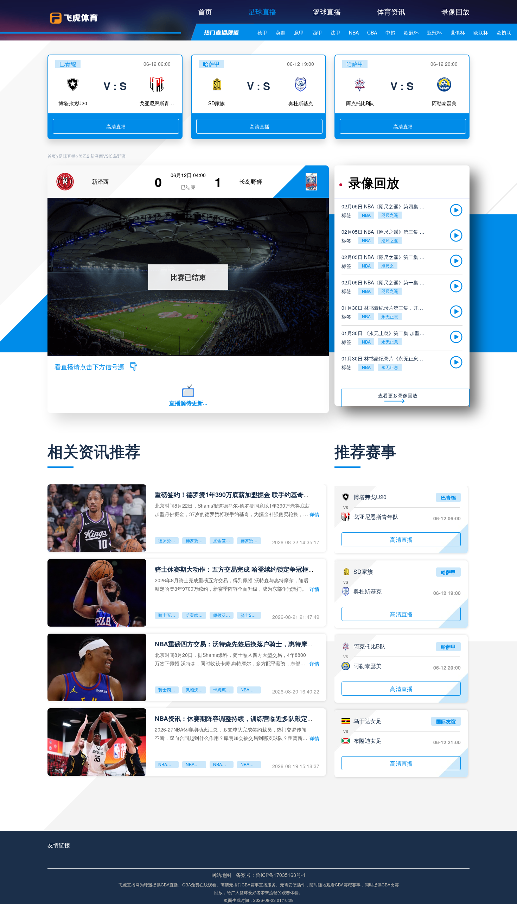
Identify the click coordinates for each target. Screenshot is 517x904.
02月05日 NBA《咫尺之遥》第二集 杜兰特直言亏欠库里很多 (385, 257)
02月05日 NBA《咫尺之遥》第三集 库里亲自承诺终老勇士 (385, 231)
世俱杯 (457, 32)
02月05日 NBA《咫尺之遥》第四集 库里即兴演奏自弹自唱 (385, 206)
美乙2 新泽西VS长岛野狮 (102, 156)
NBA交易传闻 (251, 764)
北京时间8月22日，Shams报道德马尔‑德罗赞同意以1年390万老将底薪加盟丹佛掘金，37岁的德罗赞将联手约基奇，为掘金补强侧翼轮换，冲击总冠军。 (232, 509)
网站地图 (221, 874)
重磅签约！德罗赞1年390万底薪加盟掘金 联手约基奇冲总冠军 (242, 494)
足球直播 (262, 11)
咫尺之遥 (389, 215)
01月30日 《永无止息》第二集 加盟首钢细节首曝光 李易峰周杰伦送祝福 (385, 333)
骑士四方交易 (168, 689)
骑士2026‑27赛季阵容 (251, 615)
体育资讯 (391, 11)
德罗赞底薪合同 (251, 540)
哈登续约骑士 (196, 615)
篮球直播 (327, 11)
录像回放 (455, 11)
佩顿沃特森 (196, 689)
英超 (281, 32)
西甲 (317, 32)
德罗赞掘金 (196, 540)
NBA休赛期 (196, 764)
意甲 (299, 32)
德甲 (262, 32)
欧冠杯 (411, 32)
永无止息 (389, 316)
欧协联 (504, 32)
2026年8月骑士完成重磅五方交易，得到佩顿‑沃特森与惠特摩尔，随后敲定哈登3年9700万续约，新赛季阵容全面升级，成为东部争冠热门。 (231, 584)
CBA (372, 32)
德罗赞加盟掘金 (168, 540)
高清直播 (116, 126)
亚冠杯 (434, 32)
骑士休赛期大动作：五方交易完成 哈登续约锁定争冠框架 (235, 569)
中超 (390, 32)
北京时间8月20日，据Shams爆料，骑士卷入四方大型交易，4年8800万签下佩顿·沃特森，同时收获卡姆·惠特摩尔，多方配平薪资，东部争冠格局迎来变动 (230, 658)
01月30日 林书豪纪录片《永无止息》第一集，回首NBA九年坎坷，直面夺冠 (385, 358)
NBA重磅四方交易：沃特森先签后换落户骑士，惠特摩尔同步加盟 (247, 643)
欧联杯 (480, 32)
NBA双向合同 (223, 764)
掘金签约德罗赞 (223, 540)
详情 (314, 514)
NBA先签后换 (251, 689)
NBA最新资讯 (168, 764)
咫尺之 (387, 266)
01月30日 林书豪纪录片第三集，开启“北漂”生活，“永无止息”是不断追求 (385, 307)
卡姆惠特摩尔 (223, 689)
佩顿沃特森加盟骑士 (223, 615)
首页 (205, 11)
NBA (354, 32)
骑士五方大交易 (168, 615)
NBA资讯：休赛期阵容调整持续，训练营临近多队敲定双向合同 (244, 718)
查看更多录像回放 (397, 395)
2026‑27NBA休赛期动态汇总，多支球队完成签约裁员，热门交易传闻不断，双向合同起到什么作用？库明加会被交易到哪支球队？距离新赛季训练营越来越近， (231, 733)
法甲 (335, 32)
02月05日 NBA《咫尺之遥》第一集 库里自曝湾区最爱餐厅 (385, 282)
